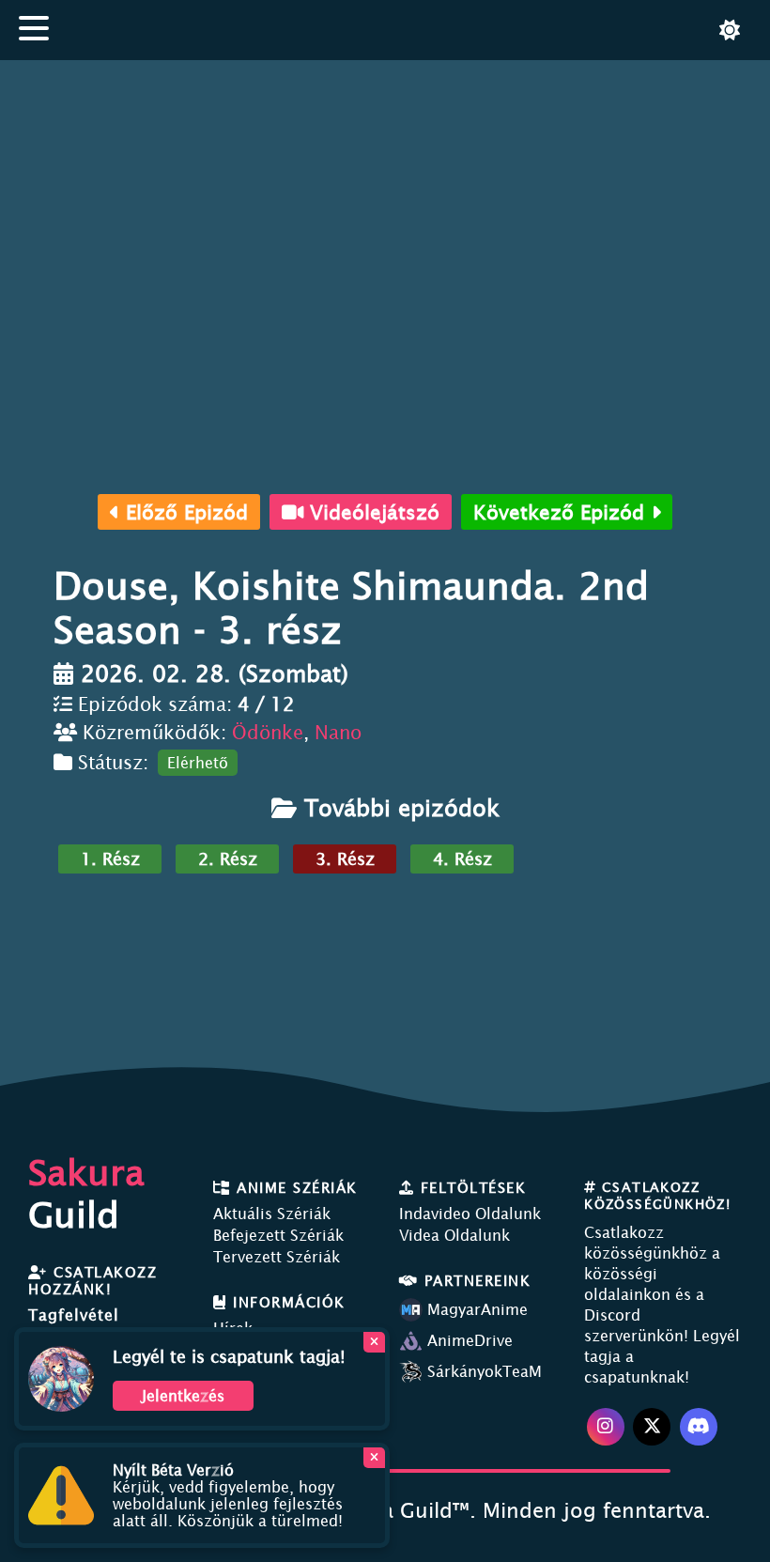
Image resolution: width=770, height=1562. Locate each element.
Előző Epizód (183, 512)
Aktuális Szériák (272, 1213)
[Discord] (698, 1427)
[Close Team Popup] (374, 1342)
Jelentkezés (183, 1395)
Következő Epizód (562, 512)
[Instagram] (605, 1427)
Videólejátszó (371, 512)
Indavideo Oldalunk (470, 1213)
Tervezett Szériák (276, 1256)
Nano (338, 732)
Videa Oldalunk (454, 1235)
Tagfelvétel (73, 1315)
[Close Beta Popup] (374, 1457)
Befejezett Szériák (278, 1235)
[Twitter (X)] (651, 1427)
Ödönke (267, 732)
